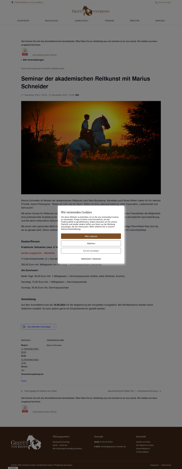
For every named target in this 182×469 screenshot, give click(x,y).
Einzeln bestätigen (91, 251)
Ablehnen (91, 243)
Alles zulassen (91, 236)
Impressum (96, 259)
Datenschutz (86, 259)
